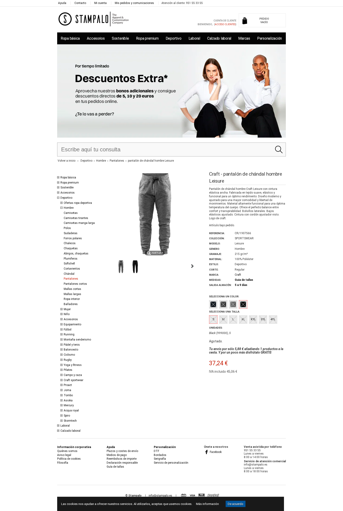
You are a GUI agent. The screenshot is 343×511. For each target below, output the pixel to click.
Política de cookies (69, 458)
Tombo (68, 395)
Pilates (68, 370)
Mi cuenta (100, 3)
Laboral (194, 38)
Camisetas (71, 213)
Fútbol (67, 329)
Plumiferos (70, 258)
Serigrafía (160, 458)
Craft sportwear (73, 380)
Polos (67, 228)
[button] (121, 267)
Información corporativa (74, 447)
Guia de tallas (244, 280)
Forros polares (73, 238)
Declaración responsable (122, 462)
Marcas (244, 38)
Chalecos (70, 243)
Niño (67, 314)
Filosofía (62, 462)
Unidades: (216, 327)
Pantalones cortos (75, 283)
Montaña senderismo (77, 339)
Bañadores (71, 304)
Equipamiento (72, 324)
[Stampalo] (93, 19)
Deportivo (174, 38)
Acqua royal (71, 410)
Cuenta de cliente (225, 20)
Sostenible (120, 38)
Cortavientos (72, 268)
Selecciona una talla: (224, 311)
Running (69, 334)
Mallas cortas (72, 289)
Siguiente (192, 266)
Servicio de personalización (171, 462)
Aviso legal (64, 455)
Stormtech (70, 420)
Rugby (68, 360)
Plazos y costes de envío (122, 451)
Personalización (269, 38)
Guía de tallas (115, 466)
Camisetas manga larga (79, 223)
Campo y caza (73, 375)
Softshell (69, 263)
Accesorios (96, 38)
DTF (156, 451)
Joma (67, 390)
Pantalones (71, 278)
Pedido (264, 20)
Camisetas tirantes (76, 218)
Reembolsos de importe (121, 458)
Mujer (67, 309)
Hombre (69, 207)
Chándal (69, 273)
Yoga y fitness (73, 365)
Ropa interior (72, 299)
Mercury (69, 405)
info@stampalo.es (160, 495)
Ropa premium (147, 38)
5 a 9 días (241, 285)
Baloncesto (71, 349)
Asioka (68, 400)
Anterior (110, 266)
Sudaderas (70, 233)
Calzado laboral (219, 38)
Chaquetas (71, 248)
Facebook (215, 452)
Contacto (80, 3)
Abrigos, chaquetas (76, 253)
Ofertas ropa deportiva (78, 203)
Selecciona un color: (224, 296)
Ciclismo (69, 354)
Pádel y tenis (72, 344)
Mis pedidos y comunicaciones (134, 3)
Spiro (67, 415)
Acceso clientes (225, 24)
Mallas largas (72, 294)
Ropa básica (70, 38)
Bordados (160, 455)
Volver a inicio (66, 160)
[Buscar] (278, 149)
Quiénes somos (67, 451)
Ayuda (62, 3)
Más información (207, 504)
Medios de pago (117, 455)
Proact (68, 385)
